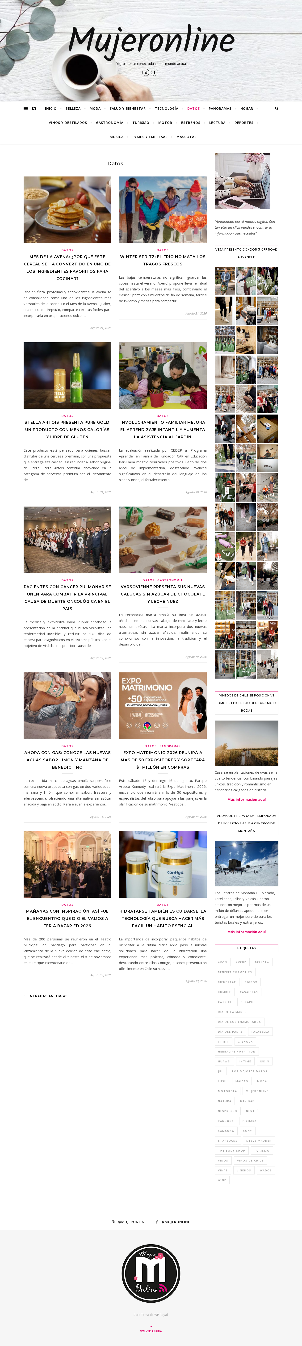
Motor (165, 122)
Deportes (244, 122)
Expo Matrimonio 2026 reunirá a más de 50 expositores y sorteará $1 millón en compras (163, 760)
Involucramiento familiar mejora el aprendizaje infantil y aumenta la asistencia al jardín (162, 429)
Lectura (217, 122)
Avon (222, 962)
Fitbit (223, 1041)
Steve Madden (259, 1140)
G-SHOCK (245, 1041)
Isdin (264, 1061)
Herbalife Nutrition (237, 1051)
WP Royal (161, 1314)
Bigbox (251, 982)
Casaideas (249, 992)
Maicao (241, 1081)
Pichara (250, 1121)
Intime (245, 1061)
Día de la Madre (232, 1012)
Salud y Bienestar (128, 108)
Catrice (225, 1002)
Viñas (223, 1170)
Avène (241, 962)
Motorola (227, 1091)
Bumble (224, 992)
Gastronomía (109, 122)
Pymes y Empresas (150, 136)
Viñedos (244, 1170)
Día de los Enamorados (239, 1021)
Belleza (73, 108)
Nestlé (252, 1111)
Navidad (247, 1101)
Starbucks (228, 1140)
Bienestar (227, 982)
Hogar (246, 108)
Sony (247, 1130)
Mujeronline (151, 43)
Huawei (224, 1061)
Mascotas (186, 136)
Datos (193, 108)
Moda (95, 108)
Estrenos (190, 122)
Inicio (51, 108)
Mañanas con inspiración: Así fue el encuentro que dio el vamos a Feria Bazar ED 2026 (67, 918)
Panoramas (220, 108)
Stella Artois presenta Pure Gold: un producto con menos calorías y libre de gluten (68, 429)
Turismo (140, 122)
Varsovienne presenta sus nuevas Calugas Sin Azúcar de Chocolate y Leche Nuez (163, 594)
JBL (220, 1071)
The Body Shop (231, 1150)
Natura (224, 1101)
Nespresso (227, 1111)
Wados (266, 1170)
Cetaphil (249, 1002)
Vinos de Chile (250, 1160)
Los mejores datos (250, 1071)
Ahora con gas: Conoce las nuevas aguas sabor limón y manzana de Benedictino (67, 760)
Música (117, 136)
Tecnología (166, 108)
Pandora (226, 1121)
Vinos (223, 1160)
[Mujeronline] (151, 1273)
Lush (222, 1081)
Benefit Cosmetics (235, 972)
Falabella (260, 1031)
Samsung (226, 1130)
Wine (222, 1180)
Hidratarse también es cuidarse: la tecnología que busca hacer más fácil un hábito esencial (162, 918)
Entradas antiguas (47, 996)
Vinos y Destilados (68, 122)
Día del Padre (230, 1031)
